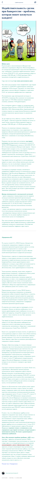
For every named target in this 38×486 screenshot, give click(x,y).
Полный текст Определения (10, 464)
